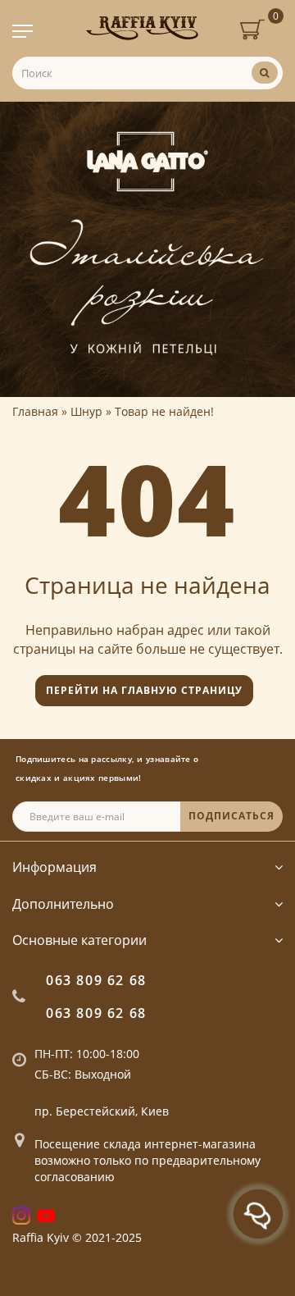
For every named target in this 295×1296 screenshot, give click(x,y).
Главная (35, 411)
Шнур (86, 411)
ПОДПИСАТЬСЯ (231, 816)
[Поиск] (265, 73)
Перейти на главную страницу (144, 690)
